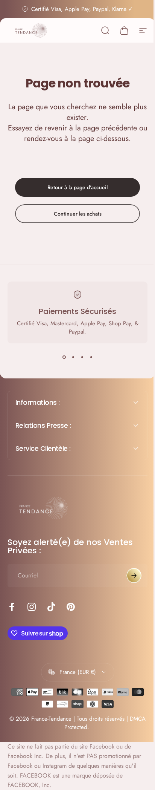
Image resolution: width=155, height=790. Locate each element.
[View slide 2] (73, 356)
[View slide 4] (91, 356)
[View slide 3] (82, 356)
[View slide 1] (63, 356)
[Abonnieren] (128, 575)
